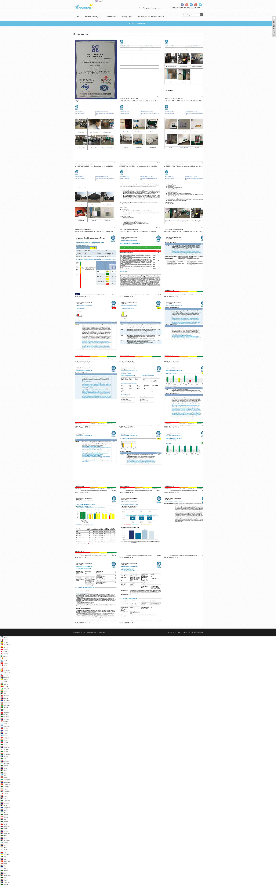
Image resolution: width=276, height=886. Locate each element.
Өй (130, 23)
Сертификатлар (140, 23)
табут (77, 101)
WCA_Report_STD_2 (82, 296)
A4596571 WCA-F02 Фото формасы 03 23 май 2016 (138, 101)
